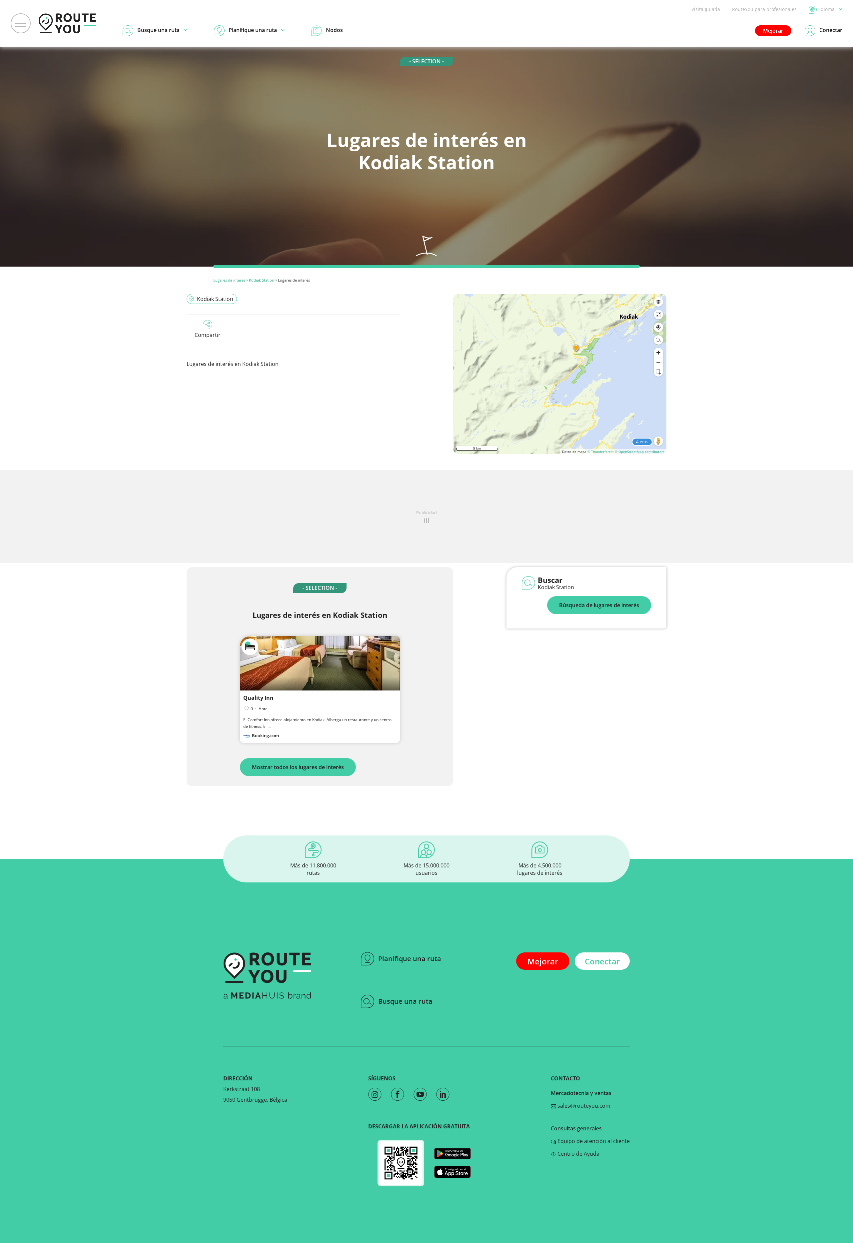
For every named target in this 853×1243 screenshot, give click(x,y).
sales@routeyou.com (583, 1105)
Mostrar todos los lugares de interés (298, 767)
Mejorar (773, 30)
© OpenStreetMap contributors (639, 451)
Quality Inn (258, 697)
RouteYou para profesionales (764, 9)
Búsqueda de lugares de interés (599, 605)
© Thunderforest (600, 451)
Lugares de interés (229, 280)
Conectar (602, 961)
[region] (559, 374)
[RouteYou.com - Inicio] (67, 23)
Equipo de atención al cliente (593, 1141)
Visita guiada (705, 9)
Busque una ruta (405, 1001)
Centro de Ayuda (577, 1153)
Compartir (208, 335)
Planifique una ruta (409, 958)
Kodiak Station (261, 280)
